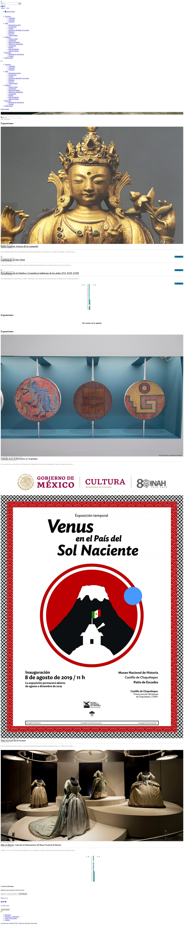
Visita (6, 23)
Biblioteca (11, 32)
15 (89, 309)
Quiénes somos (13, 39)
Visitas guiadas (12, 35)
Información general (14, 25)
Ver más (178, 256)
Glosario (11, 56)
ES (4, 8)
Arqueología (12, 46)
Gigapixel (11, 21)
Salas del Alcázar (13, 51)
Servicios (11, 33)
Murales (10, 47)
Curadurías (11, 18)
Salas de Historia (13, 49)
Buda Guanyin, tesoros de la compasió (19, 246)
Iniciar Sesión (10, 11)
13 (89, 305)
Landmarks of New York (13, 259)
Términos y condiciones (12, 916)
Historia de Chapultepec (15, 44)
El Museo (7, 37)
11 (89, 302)
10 (89, 300)
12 (89, 304)
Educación (8, 52)
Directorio (8, 915)
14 (89, 307)
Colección (8, 16)
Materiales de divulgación (16, 54)
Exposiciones (12, 27)
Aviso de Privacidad (11, 918)
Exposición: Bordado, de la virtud (18, 30)
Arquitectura (12, 40)
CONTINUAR (23, 894)
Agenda (10, 28)
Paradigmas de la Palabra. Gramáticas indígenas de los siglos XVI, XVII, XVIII (40, 273)
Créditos (7, 920)
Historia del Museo (14, 42)
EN (8, 8)
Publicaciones (9, 58)
